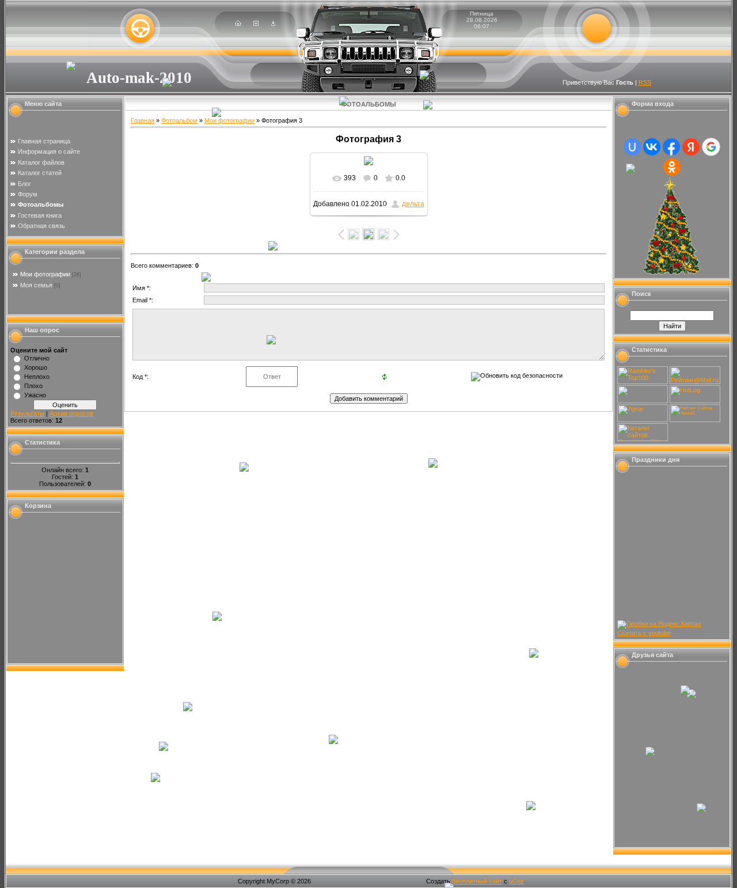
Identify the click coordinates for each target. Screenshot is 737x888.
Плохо (33, 385)
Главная (142, 120)
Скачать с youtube (644, 632)
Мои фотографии (45, 274)
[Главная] (238, 23)
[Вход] (273, 23)
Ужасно (35, 395)
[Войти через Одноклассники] (672, 167)
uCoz (516, 881)
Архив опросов (71, 413)
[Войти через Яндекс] (691, 146)
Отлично (37, 358)
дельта (413, 204)
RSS (645, 82)
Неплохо (37, 376)
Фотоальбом (179, 120)
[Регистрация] (256, 23)
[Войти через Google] (711, 147)
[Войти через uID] (632, 146)
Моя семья (36, 285)
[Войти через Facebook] (671, 146)
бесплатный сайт (477, 881)
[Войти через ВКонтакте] (651, 146)
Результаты (27, 413)
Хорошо (35, 367)
